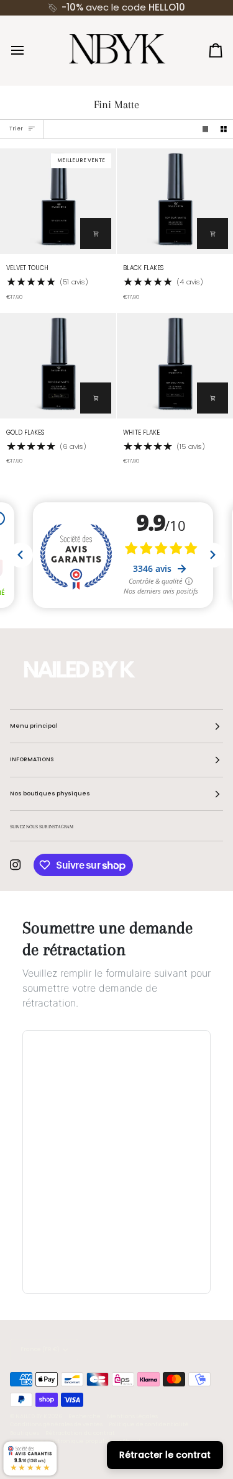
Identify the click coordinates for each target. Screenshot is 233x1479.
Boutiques (24, 1433)
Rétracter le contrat (165, 1455)
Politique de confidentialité (149, 1424)
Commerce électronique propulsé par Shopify (77, 1441)
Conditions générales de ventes (56, 1424)
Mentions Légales (132, 1416)
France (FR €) (40, 1349)
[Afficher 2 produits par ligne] (223, 129)
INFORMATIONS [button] (31, 759)
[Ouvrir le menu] (28, 50)
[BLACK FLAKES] (175, 201)
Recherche (84, 1416)
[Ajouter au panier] (95, 233)
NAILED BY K (31, 1416)
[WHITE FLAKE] (175, 365)
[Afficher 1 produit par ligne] (205, 129)
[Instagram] (15, 865)
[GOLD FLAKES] (58, 365)
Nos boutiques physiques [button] (50, 793)
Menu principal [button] (34, 726)
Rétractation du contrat (80, 1433)
